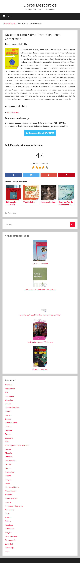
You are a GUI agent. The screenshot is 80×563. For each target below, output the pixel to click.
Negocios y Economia (14, 506)
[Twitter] (31, 175)
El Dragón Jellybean (40, 369)
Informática (9, 472)
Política (8, 521)
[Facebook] (13, 175)
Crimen (8, 419)
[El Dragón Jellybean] (40, 357)
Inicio (5, 23)
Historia (8, 464)
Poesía (7, 517)
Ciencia (8, 404)
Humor (8, 468)
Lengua (8, 480)
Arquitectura (10, 389)
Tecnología (9, 548)
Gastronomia (10, 461)
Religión (8, 532)
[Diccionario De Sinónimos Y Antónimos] (40, 278)
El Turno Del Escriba (40, 264)
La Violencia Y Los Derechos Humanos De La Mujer (40, 315)
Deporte (8, 430)
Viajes (7, 551)
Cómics (8, 415)
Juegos (8, 476)
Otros (7, 514)
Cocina (8, 411)
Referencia (9, 529)
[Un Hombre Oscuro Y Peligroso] (40, 330)
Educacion (9, 438)
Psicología (9, 525)
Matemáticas (10, 491)
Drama (7, 434)
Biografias (9, 400)
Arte (6, 392)
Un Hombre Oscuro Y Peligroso (40, 342)
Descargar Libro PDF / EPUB (41, 133)
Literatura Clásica (12, 487)
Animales (8, 385)
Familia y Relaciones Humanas (17, 445)
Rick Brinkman (13, 112)
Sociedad (9, 544)
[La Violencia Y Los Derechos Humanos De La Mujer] (40, 303)
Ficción (8, 449)
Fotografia (9, 457)
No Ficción (9, 510)
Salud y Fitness (11, 536)
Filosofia (8, 453)
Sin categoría (10, 540)
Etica (7, 442)
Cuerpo (8, 426)
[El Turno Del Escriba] (40, 251)
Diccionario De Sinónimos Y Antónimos (40, 290)
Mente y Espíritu (11, 498)
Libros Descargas (40, 5)
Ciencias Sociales (12, 408)
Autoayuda (12, 23)
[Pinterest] (66, 175)
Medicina (8, 495)
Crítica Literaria (11, 423)
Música (8, 502)
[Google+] (49, 175)
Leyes (7, 483)
